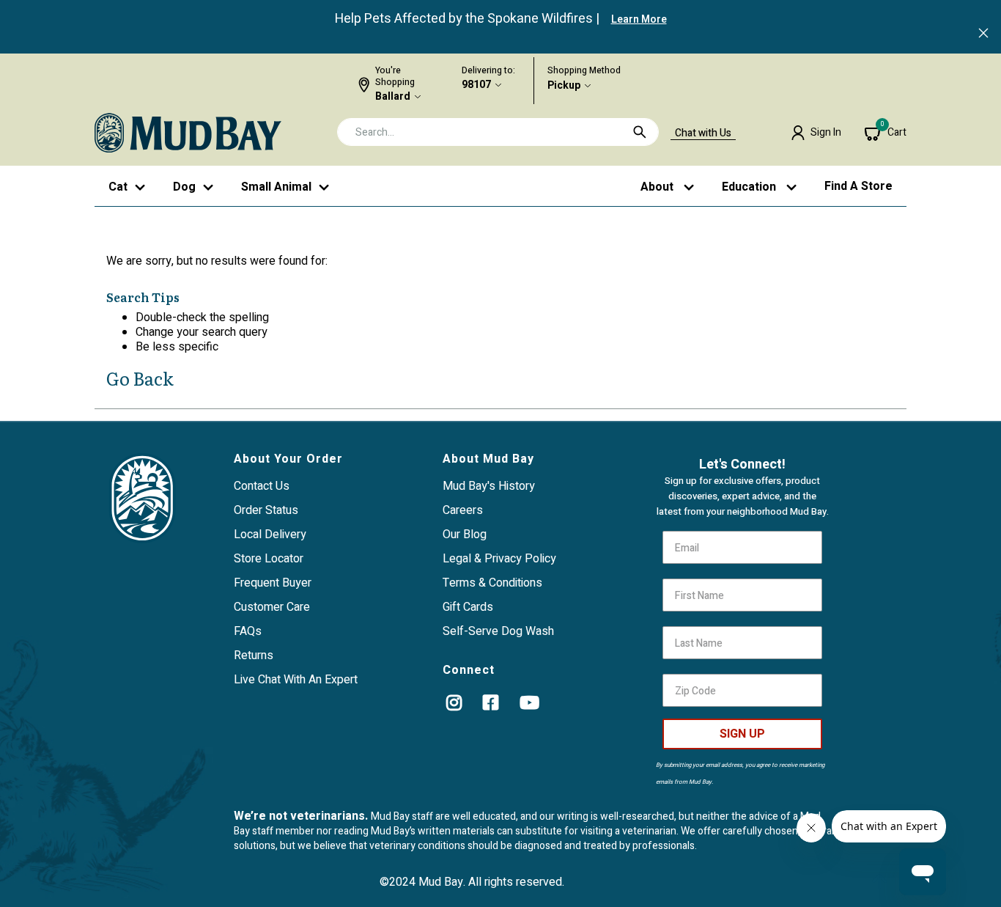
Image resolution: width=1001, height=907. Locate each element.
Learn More (639, 19)
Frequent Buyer (272, 583)
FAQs (248, 631)
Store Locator (268, 559)
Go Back (140, 378)
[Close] (983, 34)
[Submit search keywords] (639, 132)
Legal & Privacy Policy (499, 559)
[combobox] (498, 132)
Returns (253, 655)
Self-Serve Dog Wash (498, 631)
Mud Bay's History (489, 486)
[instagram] (454, 702)
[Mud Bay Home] (188, 132)
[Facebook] (490, 702)
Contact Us (261, 486)
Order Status (266, 510)
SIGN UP (742, 734)
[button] (816, 132)
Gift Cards (468, 607)
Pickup (563, 85)
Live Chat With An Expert (296, 679)
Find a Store (858, 186)
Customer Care (272, 607)
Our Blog (465, 534)
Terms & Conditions (492, 583)
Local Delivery (270, 534)
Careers (463, 510)
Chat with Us (703, 133)
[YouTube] (529, 702)
